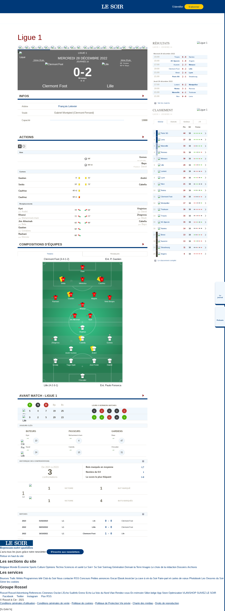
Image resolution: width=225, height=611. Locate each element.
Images (146, 567)
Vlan (112, 592)
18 (130, 47)
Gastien (22, 178)
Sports (33, 567)
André (144, 178)
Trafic (13, 578)
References (35, 592)
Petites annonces (100, 578)
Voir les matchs (164, 103)
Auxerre (177, 65)
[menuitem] (220, 293)
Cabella (143, 184)
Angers (191, 61)
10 (78, 47)
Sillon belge (150, 592)
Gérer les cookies (9, 581)
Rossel (4, 592)
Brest (178, 73)
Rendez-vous (122, 592)
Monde (13, 567)
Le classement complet (167, 260)
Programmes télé (33, 578)
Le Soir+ (88, 567)
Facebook (7, 596)
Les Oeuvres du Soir (212, 578)
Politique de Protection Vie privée (112, 603)
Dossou (25, 237)
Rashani (22, 234)
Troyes (177, 57)
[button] (26, 6)
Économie (23, 567)
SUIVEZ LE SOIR (206, 592)
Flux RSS (46, 596)
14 (104, 47)
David (144, 166)
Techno (60, 567)
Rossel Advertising (18, 592)
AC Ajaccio (175, 61)
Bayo (144, 163)
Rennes (192, 88)
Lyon (191, 73)
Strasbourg (193, 76)
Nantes (191, 57)
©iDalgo (21, 539)
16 (117, 47)
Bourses (4, 578)
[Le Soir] (113, 6)
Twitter (20, 596)
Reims (177, 88)
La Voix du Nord (100, 592)
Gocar (113, 578)
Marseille (176, 92)
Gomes (143, 157)
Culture (41, 567)
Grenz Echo (84, 592)
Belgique (4, 567)
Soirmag (107, 567)
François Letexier (67, 106)
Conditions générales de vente (53, 603)
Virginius (142, 208)
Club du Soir (49, 578)
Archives (192, 567)
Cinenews (47, 592)
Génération (118, 567)
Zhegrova (142, 215)
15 (110, 47)
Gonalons (26, 230)
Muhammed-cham (30, 218)
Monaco (192, 65)
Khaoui (22, 215)
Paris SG (176, 76)
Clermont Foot (54, 86)
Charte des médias (143, 603)
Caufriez (22, 191)
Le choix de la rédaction (163, 567)
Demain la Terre (133, 567)
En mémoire (137, 592)
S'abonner (194, 7)
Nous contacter (65, 578)
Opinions (50, 567)
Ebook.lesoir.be (126, 578)
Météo (19, 578)
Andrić (25, 211)
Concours (85, 578)
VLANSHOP (189, 592)
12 (91, 47)
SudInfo (74, 592)
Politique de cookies (82, 603)
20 (143, 47)
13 (97, 47)
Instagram (32, 596)
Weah (144, 218)
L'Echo (65, 592)
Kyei (20, 208)
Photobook (195, 578)
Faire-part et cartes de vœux (173, 578)
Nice (178, 96)
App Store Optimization (169, 592)
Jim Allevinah (25, 221)
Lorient (177, 85)
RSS (76, 578)
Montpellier (193, 85)
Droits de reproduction (167, 603)
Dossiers (182, 567)
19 (136, 47)
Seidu (21, 184)
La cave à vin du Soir (146, 578)
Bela (24, 224)
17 (123, 47)
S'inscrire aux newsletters (65, 552)
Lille (110, 86)
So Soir (98, 567)
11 (84, 47)
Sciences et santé (74, 567)
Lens (191, 96)
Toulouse (192, 92)
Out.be (57, 592)
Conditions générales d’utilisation (17, 603)
